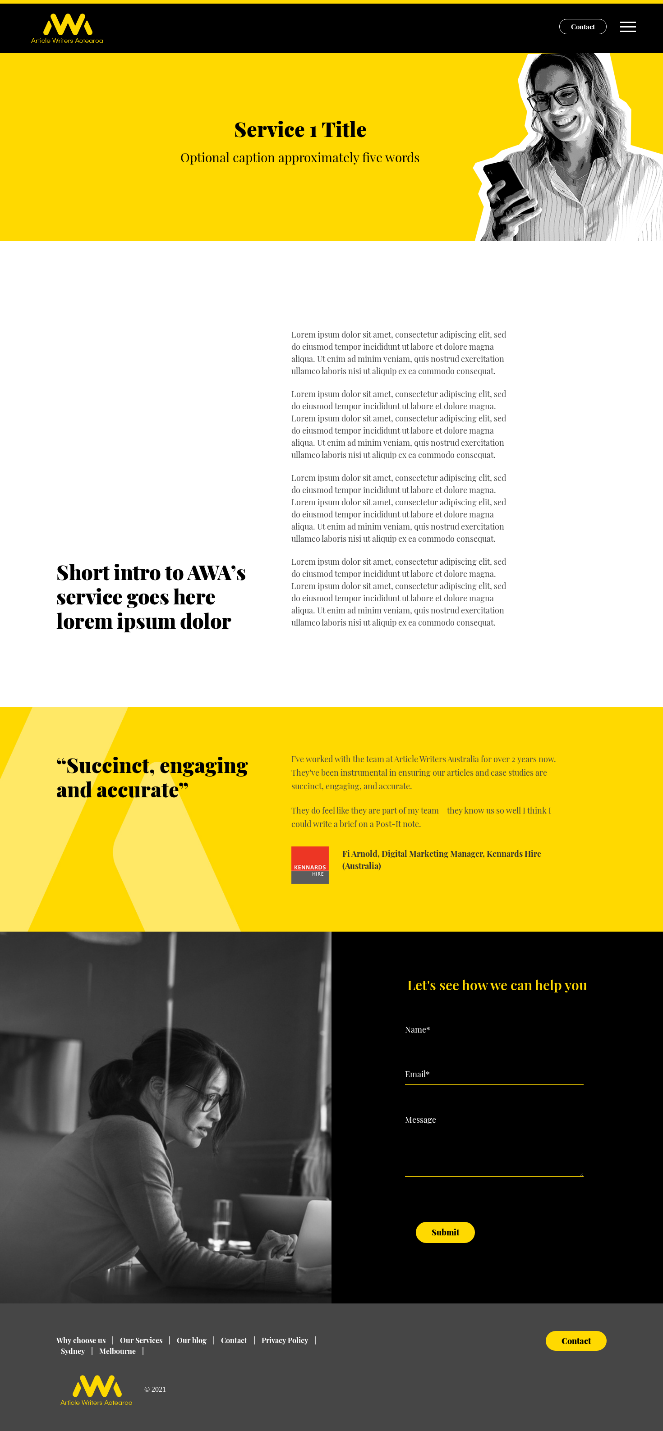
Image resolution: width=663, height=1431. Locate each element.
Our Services (145, 1340)
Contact (583, 26)
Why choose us (85, 1340)
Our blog (196, 1340)
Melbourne (121, 1351)
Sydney (77, 1351)
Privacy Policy (289, 1340)
